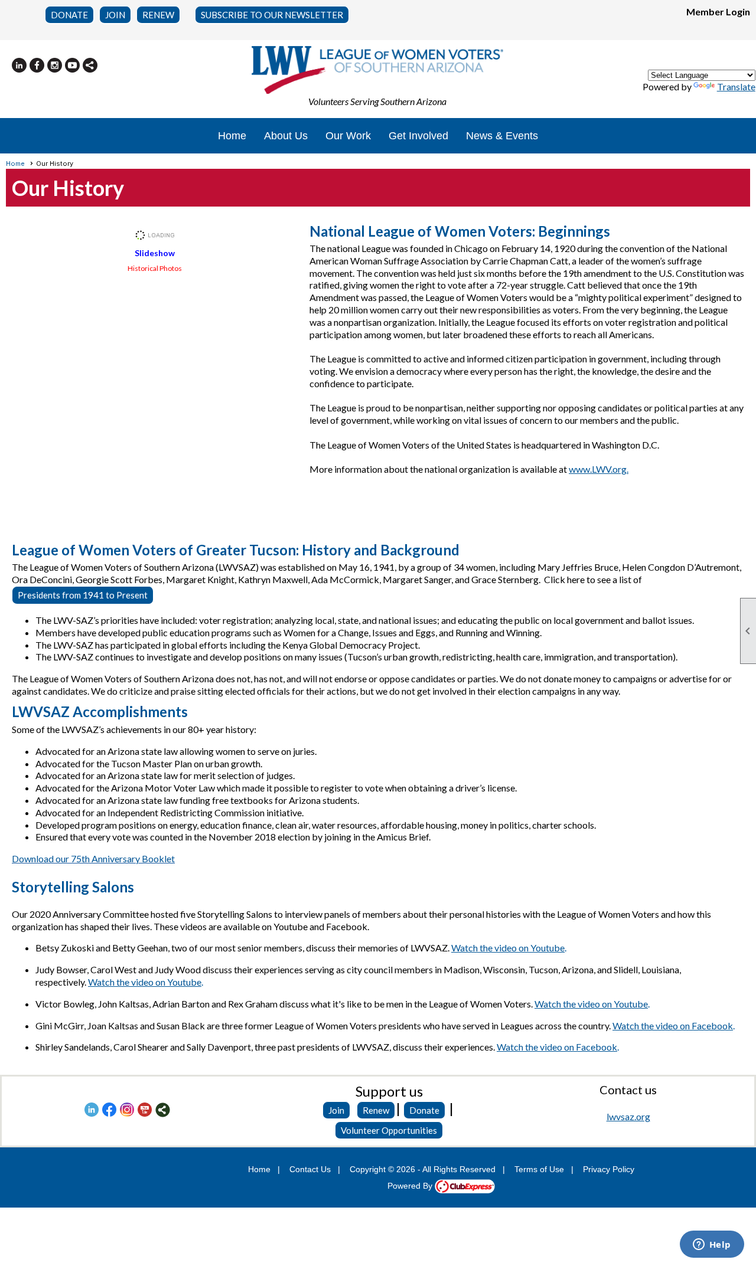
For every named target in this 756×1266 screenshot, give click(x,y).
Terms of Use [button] (539, 1169)
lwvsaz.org (628, 1116)
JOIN (115, 14)
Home (232, 136)
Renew (376, 1110)
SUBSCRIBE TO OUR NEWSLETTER (272, 14)
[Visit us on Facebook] (37, 65)
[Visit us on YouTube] (72, 65)
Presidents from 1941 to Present (83, 595)
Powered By (411, 1185)
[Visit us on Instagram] (54, 65)
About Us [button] (286, 136)
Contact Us (310, 1169)
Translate (736, 86)
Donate (424, 1110)
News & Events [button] (502, 136)
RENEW (158, 14)
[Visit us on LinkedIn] (19, 65)
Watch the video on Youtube (508, 947)
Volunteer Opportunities (389, 1130)
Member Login (718, 11)
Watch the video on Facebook (672, 1025)
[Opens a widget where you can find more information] (711, 1245)
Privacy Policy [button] (608, 1169)
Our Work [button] (348, 136)
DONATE (69, 14)
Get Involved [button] (418, 136)
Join (336, 1110)
